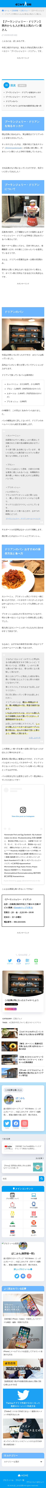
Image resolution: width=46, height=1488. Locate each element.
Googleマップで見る (23, 908)
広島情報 (34, 1226)
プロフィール (8, 1480)
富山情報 (12, 1226)
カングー (34, 1235)
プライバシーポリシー (35, 1482)
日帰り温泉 (33, 1217)
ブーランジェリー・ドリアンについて (21, 97)
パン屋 (25, 1022)
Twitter (7, 1128)
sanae (19, 881)
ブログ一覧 (19, 1480)
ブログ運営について (12, 1198)
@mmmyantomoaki (14, 148)
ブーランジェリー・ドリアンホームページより (23, 519)
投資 (12, 1217)
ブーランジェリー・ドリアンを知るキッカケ (23, 92)
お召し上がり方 (34, 738)
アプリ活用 (12, 1208)
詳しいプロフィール (22, 1269)
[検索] (41, 1178)
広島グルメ (17, 1018)
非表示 (22, 85)
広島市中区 (14, 1022)
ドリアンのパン (12, 101)
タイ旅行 (12, 1235)
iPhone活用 (34, 1208)
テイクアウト (36, 1022)
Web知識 (34, 1198)
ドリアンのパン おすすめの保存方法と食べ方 (24, 106)
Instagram (24, 1128)
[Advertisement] (12, 67)
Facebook (16, 1128)
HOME (24, 1475)
